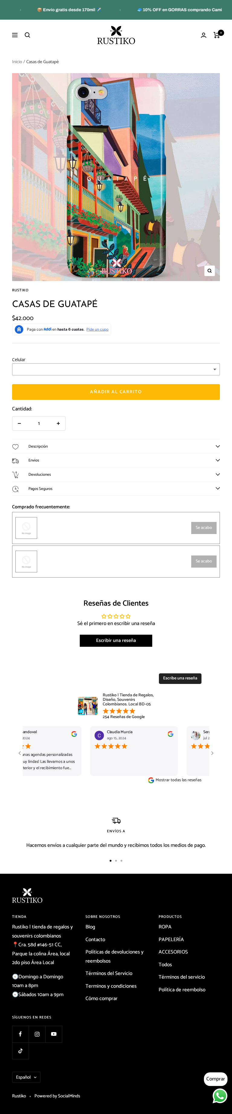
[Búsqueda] (27, 35)
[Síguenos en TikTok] (20, 1050)
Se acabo (204, 527)
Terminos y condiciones (111, 986)
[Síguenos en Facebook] (20, 1034)
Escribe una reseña (180, 678)
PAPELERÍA (171, 939)
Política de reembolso (182, 990)
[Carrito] (217, 35)
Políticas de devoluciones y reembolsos (114, 956)
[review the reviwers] (66, 736)
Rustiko (20, 290)
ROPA (165, 927)
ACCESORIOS (173, 952)
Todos (165, 964)
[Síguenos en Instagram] (37, 1034)
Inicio (17, 62)
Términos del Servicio (108, 973)
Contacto (95, 939)
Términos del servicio (182, 977)
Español (23, 1077)
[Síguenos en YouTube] (53, 1034)
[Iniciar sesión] (203, 35)
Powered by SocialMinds (57, 1096)
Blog (90, 927)
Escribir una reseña (116, 640)
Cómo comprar (101, 998)
